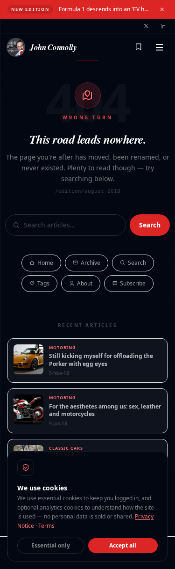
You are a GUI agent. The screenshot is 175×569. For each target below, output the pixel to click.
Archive (90, 263)
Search (150, 224)
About (84, 283)
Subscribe (133, 283)
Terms (46, 526)
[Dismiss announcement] (162, 9)
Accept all (122, 545)
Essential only (50, 545)
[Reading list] (138, 47)
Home (45, 263)
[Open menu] (159, 47)
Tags (43, 283)
